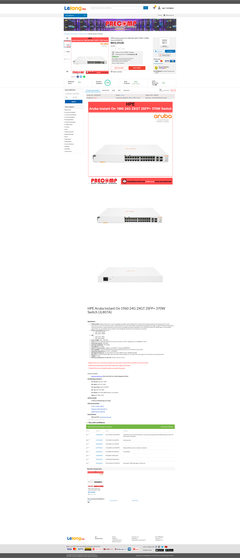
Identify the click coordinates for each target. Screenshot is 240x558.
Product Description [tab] (92, 90)
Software (67, 146)
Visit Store (170, 51)
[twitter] (162, 547)
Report (173, 90)
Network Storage (69, 134)
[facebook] (156, 547)
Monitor (67, 127)
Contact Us (135, 537)
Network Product (69, 132)
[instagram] (159, 547)
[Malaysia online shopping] (76, 8)
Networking (83, 34)
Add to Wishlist (92, 494)
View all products (136, 83)
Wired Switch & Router (95, 34)
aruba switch (113, 500)
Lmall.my (158, 538)
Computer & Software (71, 34)
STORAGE (67, 149)
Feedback (134, 538)
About (114, 537)
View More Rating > (167, 427)
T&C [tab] (119, 90)
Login (163, 8)
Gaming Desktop (69, 119)
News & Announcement (139, 540)
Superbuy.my (159, 540)
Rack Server (68, 139)
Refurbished (68, 141)
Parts (66, 136)
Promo (160, 15)
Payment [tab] (126, 90)
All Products (68, 110)
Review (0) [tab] (105, 90)
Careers (114, 538)
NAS (66, 129)
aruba (89, 500)
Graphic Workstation (70, 122)
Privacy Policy (116, 541)
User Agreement (117, 540)
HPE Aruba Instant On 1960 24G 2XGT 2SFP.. (94, 489)
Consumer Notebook (70, 112)
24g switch (135, 500)
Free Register (170, 8)
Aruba (122, 95)
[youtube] (166, 547)
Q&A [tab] (113, 90)
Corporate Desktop (70, 117)
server (165, 46)
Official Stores (169, 15)
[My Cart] (154, 8)
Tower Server (68, 151)
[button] (67, 38)
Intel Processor (69, 124)
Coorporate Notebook (70, 114)
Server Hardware (69, 144)
